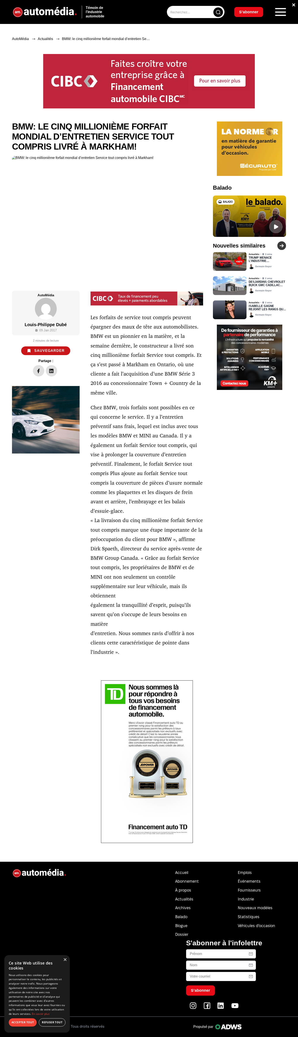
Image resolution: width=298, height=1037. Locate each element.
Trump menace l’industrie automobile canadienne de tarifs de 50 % (266, 259)
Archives (183, 908)
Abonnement (187, 881)
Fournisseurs (249, 890)
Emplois (245, 872)
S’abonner (248, 12)
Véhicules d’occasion (256, 926)
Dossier (181, 934)
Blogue (181, 926)
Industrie (246, 899)
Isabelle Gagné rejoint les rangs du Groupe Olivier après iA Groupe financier (266, 308)
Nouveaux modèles (255, 908)
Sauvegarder (49, 350)
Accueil (181, 872)
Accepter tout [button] (23, 1022)
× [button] (65, 959)
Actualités (45, 39)
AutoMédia (20, 39)
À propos (183, 890)
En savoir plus (41, 1014)
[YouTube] (234, 1008)
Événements (249, 881)
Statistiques (248, 917)
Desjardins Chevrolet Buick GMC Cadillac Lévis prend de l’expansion (267, 283)
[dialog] (37, 994)
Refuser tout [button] (52, 1022)
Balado (181, 917)
